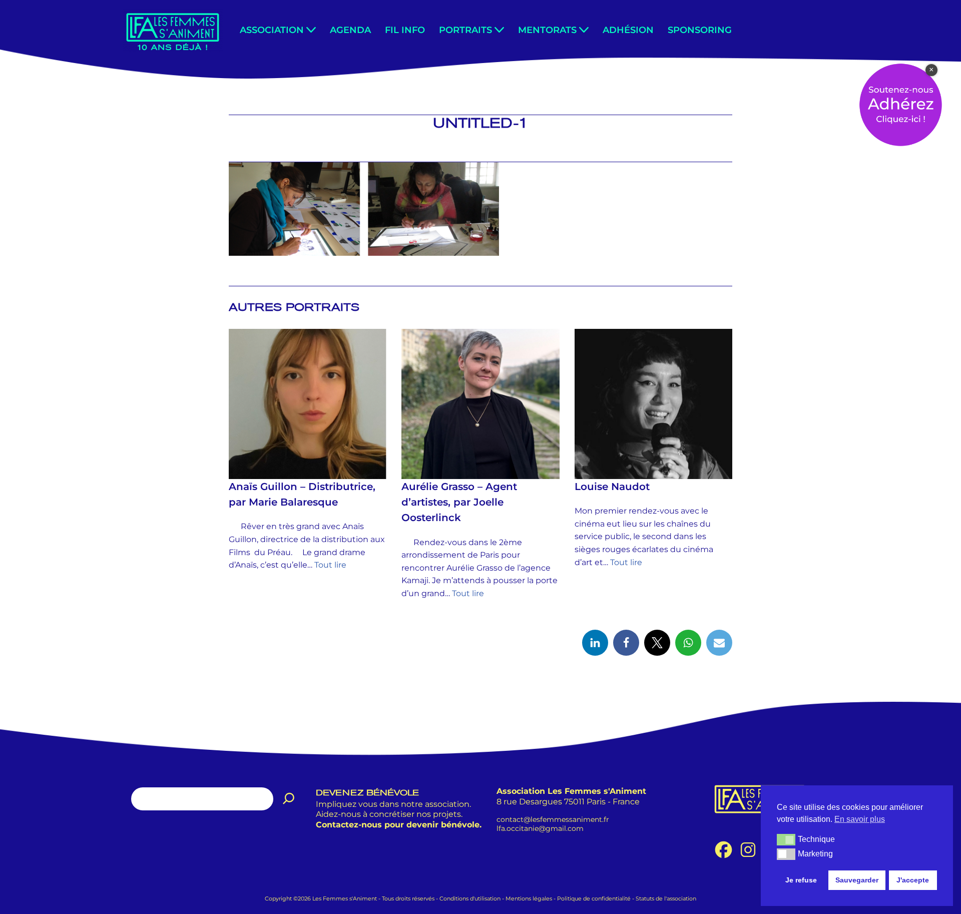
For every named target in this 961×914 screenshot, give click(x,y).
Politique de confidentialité (594, 898)
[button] (311, 30)
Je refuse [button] (801, 880)
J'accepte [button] (912, 880)
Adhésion (628, 30)
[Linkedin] (595, 643)
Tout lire (330, 565)
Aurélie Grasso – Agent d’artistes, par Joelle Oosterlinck (459, 502)
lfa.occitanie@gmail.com (540, 828)
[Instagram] (748, 849)
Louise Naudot (612, 487)
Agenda (350, 30)
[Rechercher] (288, 798)
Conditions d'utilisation (470, 898)
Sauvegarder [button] (856, 880)
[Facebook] (626, 643)
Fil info (405, 30)
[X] (657, 643)
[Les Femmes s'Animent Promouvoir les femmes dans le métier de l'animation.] (173, 31)
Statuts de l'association (666, 898)
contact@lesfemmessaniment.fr (553, 818)
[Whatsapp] (688, 643)
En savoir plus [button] (859, 819)
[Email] (719, 643)
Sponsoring (700, 30)
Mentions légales (529, 898)
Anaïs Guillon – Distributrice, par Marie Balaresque (302, 494)
